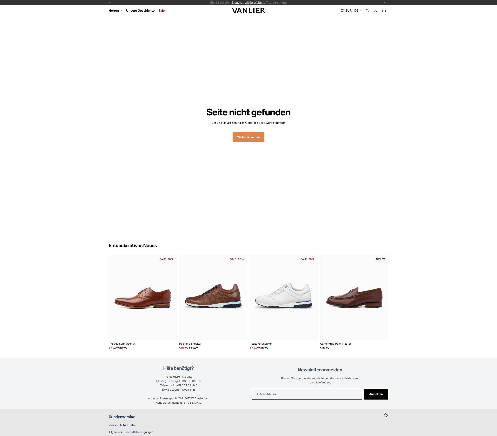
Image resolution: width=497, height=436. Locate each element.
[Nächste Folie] (171, 297)
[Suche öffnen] (367, 10)
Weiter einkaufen (248, 137)
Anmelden (376, 394)
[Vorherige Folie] (114, 297)
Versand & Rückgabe (122, 425)
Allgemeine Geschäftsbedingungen (131, 432)
